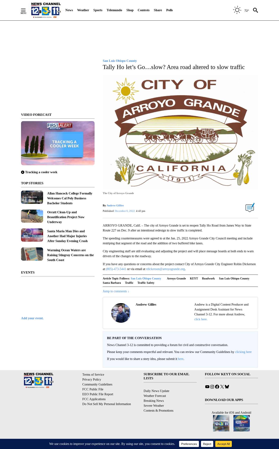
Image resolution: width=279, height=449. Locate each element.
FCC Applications (94, 399)
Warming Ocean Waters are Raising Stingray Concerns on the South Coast (70, 255)
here (180, 359)
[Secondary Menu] (26, 10)
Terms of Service (93, 374)
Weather (83, 10)
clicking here (243, 352)
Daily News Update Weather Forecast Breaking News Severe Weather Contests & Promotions (158, 400)
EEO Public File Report (97, 394)
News (69, 10)
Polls (169, 10)
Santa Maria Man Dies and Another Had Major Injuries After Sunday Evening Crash (67, 236)
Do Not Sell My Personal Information (106, 404)
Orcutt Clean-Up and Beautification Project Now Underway (66, 217)
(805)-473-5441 (116, 269)
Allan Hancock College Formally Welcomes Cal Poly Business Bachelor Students (69, 198)
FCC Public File (92, 389)
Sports (97, 10)
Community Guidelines (97, 384)
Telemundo (114, 10)
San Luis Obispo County (146, 278)
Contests (144, 10)
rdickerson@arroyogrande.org (165, 269)
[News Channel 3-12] (45, 10)
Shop (130, 10)
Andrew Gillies (115, 205)
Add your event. (32, 318)
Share (158, 10)
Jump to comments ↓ (116, 291)
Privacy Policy (91, 379)
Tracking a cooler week (41, 172)
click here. (201, 319)
